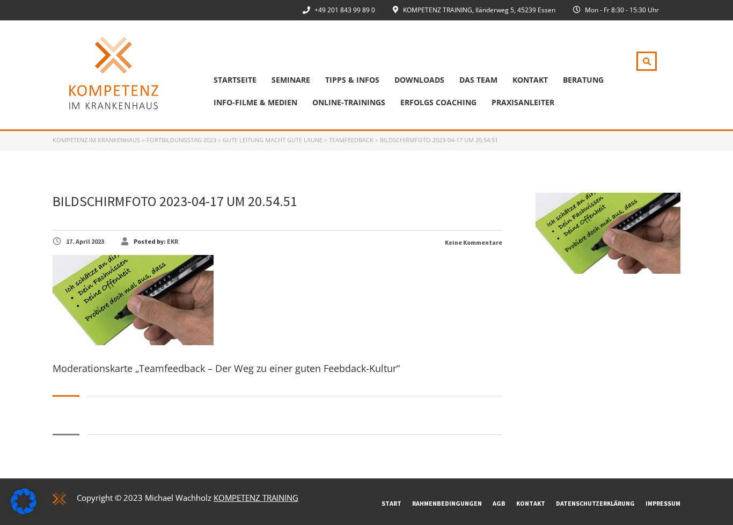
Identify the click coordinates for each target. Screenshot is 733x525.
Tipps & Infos (352, 80)
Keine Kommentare (473, 242)
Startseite (235, 80)
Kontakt (530, 80)
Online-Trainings (348, 102)
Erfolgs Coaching (438, 102)
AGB (499, 503)
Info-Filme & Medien (255, 102)
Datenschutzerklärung (595, 503)
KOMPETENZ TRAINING (256, 497)
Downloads (419, 80)
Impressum (663, 503)
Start (391, 503)
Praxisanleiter (523, 102)
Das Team (478, 80)
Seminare (291, 80)
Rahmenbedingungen (447, 503)
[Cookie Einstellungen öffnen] (23, 511)
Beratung (583, 80)
